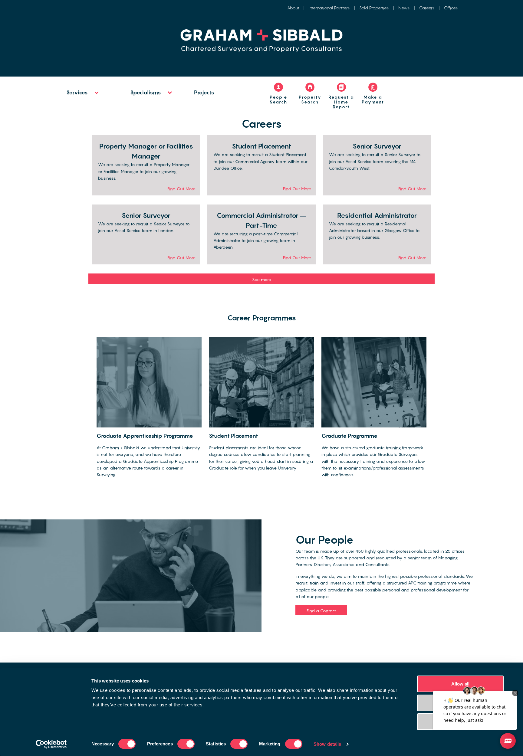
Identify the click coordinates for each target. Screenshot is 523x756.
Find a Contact (321, 610)
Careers (426, 7)
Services (77, 92)
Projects (204, 92)
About (293, 7)
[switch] (186, 744)
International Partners (329, 7)
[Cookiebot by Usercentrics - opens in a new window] (51, 744)
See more (261, 279)
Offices (451, 7)
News (404, 7)
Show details (327, 744)
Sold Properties (374, 7)
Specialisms (145, 92)
